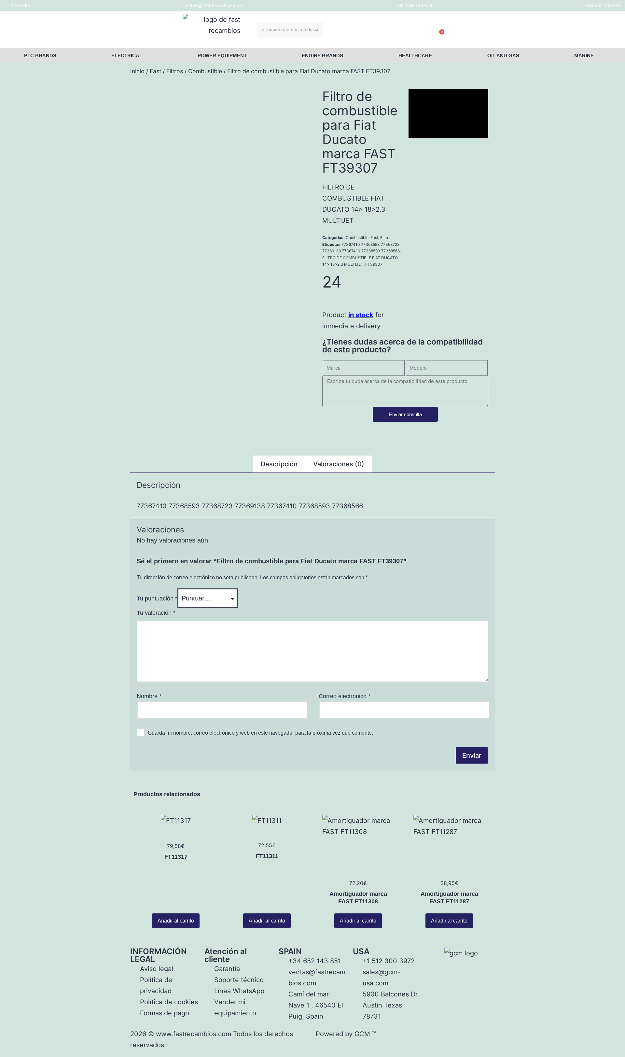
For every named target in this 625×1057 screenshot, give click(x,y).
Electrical (126, 55)
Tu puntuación (157, 598)
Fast (155, 71)
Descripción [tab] (279, 464)
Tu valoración (156, 613)
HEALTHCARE (415, 55)
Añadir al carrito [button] (176, 920)
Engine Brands (322, 55)
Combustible (205, 71)
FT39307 (373, 264)
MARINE (584, 55)
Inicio (137, 71)
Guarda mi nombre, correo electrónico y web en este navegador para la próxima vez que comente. (260, 733)
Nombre (149, 696)
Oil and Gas (503, 55)
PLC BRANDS (40, 55)
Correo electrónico (344, 696)
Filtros (174, 71)
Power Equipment (222, 55)
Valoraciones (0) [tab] (338, 464)
